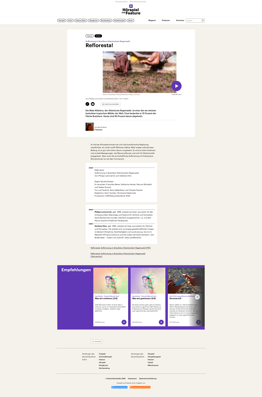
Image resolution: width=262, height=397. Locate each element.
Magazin (152, 20)
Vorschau (180, 20)
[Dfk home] (140, 388)
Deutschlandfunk (122, 1)
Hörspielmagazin (154, 357)
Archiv (98, 36)
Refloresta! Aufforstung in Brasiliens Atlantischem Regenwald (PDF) (121, 248)
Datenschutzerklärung (147, 378)
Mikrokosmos (153, 365)
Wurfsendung (106, 20)
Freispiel (102, 354)
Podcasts (166, 20)
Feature (89, 36)
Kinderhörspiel (119, 20)
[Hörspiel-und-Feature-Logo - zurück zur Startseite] (131, 10)
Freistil (150, 362)
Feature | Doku (81, 20)
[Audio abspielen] (176, 86)
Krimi (70, 20)
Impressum (132, 378)
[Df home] (119, 388)
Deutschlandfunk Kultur (138, 1)
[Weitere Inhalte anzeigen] (196, 297)
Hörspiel (62, 20)
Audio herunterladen (111, 104)
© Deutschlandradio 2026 (115, 378)
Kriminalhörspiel (105, 357)
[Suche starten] (202, 20)
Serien (130, 20)
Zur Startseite (96, 341)
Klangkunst (93, 20)
